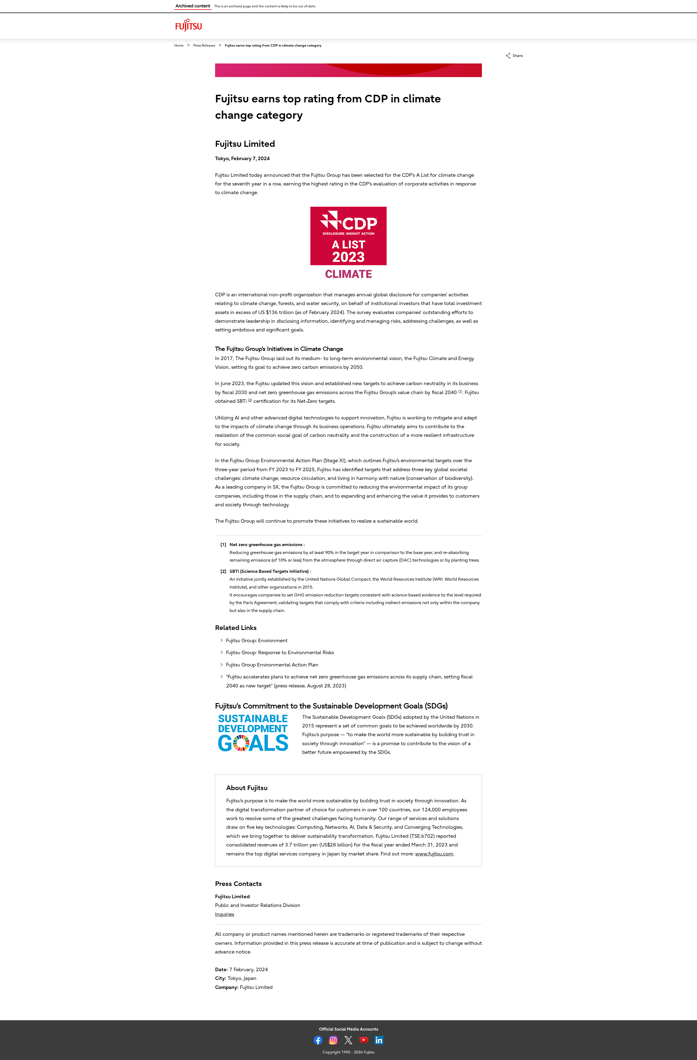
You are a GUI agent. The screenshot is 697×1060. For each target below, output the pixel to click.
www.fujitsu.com (434, 854)
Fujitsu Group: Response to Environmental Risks (280, 653)
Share (518, 55)
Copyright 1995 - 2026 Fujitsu (349, 1052)
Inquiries (224, 914)
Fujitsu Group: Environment (257, 641)
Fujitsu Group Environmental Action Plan (272, 665)
